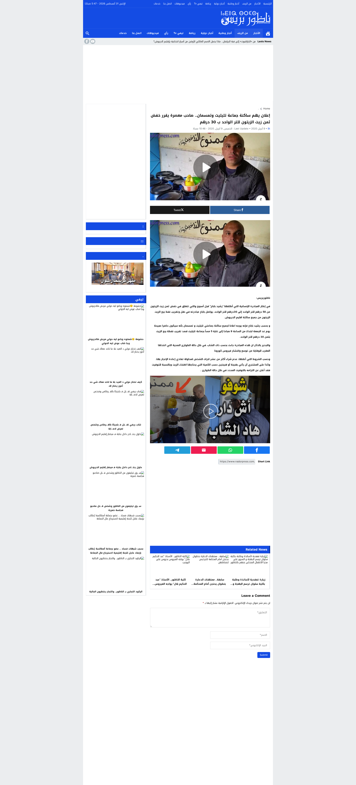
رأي (189, 3)
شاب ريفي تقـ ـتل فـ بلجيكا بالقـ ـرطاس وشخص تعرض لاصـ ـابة (115, 426)
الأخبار (257, 3)
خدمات (157, 3)
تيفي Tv (198, 3)
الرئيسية (267, 3)
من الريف (246, 3)
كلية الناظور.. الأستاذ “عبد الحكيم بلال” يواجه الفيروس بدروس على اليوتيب (171, 583)
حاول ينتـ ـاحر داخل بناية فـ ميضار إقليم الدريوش (116, 467)
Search (87, 33)
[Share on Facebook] (257, 450)
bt (269, 128)
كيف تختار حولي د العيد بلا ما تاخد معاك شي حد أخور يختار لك (116, 384)
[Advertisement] (178, 74)
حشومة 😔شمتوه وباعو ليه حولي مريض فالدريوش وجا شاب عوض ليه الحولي (116, 341)
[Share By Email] (204, 450)
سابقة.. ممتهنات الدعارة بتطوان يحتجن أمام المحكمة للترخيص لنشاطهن (210, 583)
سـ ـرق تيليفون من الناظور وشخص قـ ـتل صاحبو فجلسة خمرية (115, 508)
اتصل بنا (167, 3)
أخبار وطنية (233, 3)
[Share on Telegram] (177, 450)
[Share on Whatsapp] (230, 450)
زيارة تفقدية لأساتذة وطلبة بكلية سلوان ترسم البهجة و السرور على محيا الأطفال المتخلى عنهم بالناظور (248, 586)
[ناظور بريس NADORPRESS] (245, 18)
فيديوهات (179, 3)
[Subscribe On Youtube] (92, 41)
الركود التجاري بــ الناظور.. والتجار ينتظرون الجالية (115, 591)
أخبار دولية (219, 3)
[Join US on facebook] (86, 41)
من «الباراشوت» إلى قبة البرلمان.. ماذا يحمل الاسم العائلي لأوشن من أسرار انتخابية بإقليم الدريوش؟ (205, 41)
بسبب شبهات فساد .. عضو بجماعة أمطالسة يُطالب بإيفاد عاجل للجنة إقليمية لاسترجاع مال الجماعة (115, 551)
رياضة (208, 3)
